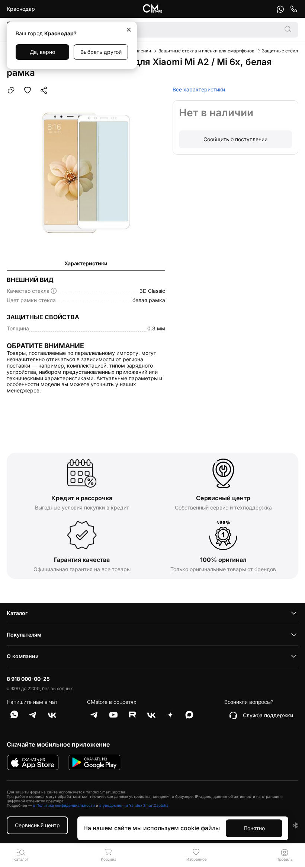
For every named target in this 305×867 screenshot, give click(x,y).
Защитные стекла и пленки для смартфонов (206, 51)
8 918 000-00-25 (28, 679)
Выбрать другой (101, 52)
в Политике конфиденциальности (64, 805)
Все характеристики (199, 90)
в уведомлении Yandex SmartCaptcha (133, 805)
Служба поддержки (268, 715)
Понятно (254, 828)
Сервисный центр (37, 825)
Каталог (17, 613)
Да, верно (42, 52)
